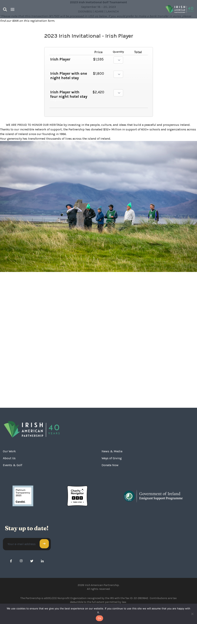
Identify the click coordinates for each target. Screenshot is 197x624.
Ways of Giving (112, 458)
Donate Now (110, 465)
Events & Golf (12, 465)
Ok (99, 618)
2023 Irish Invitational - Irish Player (88, 36)
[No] (192, 614)
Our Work (9, 451)
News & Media (112, 451)
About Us (9, 458)
